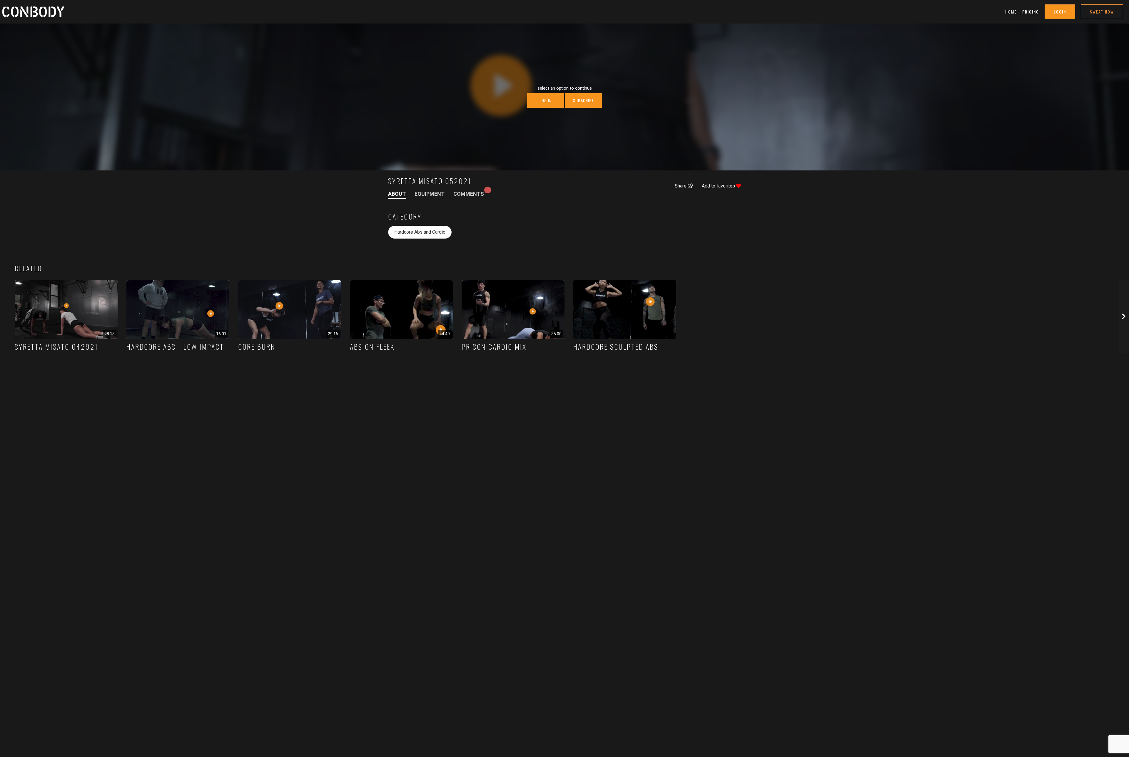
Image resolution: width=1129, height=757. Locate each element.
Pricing (1030, 12)
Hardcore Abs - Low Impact (175, 346)
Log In (546, 100)
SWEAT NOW (1102, 12)
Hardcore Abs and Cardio (419, 232)
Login (1060, 12)
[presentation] (1124, 316)
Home (1011, 12)
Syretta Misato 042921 (56, 346)
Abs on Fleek (372, 346)
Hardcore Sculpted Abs (615, 346)
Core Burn (256, 346)
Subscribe (583, 100)
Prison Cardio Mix (494, 346)
